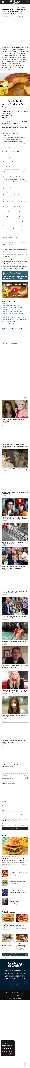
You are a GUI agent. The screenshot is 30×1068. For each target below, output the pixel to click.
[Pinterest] (15, 20)
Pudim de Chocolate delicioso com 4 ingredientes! (14, 319)
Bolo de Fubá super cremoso (8, 323)
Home (6, 992)
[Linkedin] (22, 20)
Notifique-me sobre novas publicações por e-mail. (15, 825)
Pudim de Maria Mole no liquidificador (11, 305)
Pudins (11, 333)
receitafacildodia (16, 333)
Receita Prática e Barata (7, 16)
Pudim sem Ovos (5, 333)
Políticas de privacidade (14, 820)
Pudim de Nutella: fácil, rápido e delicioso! (12, 311)
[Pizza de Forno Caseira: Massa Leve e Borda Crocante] (5, 873)
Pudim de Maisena (13, 328)
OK (10, 1054)
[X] (11, 20)
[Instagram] (17, 984)
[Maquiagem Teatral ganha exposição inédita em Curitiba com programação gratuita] (5, 901)
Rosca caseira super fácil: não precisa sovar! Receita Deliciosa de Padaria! (8, 778)
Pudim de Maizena (21, 328)
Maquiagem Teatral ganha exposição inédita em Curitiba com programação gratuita (18, 901)
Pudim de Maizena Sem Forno (7, 330)
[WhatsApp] (18, 20)
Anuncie (22, 992)
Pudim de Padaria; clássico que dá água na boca (13, 317)
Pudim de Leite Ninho (7, 303)
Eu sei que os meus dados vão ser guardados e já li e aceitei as (15, 819)
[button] (28, 2)
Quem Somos (12, 992)
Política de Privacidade (9, 994)
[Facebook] (7, 20)
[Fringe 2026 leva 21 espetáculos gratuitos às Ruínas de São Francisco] (5, 892)
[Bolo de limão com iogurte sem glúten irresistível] (5, 883)
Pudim (7, 328)
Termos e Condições (20, 994)
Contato (17, 992)
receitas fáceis (23, 333)
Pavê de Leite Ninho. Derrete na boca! (11, 321)
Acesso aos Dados (15, 995)
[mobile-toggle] (2, 2)
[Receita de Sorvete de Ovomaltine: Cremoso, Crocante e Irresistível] (22, 938)
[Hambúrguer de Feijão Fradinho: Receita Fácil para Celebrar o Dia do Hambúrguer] (15, 846)
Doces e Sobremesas (19, 948)
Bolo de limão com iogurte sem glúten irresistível (17, 882)
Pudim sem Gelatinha (18, 330)
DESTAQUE (12, 889)
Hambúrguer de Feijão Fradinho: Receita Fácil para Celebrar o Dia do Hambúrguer (8, 925)
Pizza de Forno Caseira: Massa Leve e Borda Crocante (21, 925)
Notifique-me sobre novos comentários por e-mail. (15, 823)
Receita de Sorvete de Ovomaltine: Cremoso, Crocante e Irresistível (20, 945)
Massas (11, 870)
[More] (25, 20)
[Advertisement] (15, 33)
